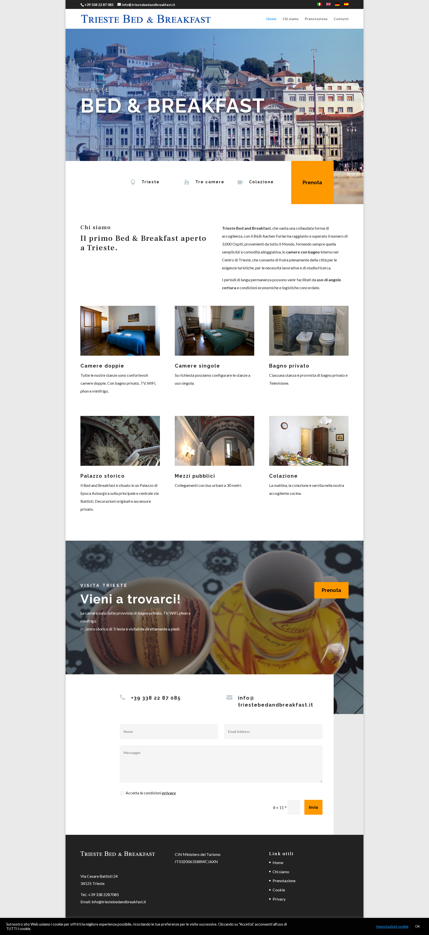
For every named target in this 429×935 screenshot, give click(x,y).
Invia (313, 807)
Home (271, 19)
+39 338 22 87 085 (98, 4)
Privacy (279, 899)
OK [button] (417, 926)
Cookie (279, 889)
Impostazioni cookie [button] (392, 926)
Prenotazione (316, 19)
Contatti (341, 19)
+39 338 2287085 (103, 894)
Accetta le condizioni (151, 792)
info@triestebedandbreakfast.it (119, 901)
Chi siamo (291, 19)
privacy (169, 792)
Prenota (312, 183)
